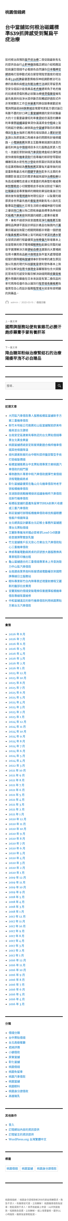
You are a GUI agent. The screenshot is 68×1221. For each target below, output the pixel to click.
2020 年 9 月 (17, 833)
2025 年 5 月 (17, 697)
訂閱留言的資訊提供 (21, 1134)
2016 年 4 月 (17, 999)
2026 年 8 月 (17, 634)
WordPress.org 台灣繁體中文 (27, 1139)
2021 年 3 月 (16, 804)
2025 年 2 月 (17, 712)
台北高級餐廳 (17, 1042)
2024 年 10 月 (17, 731)
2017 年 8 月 (16, 936)
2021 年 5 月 (17, 795)
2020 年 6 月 (17, 848)
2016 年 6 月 (17, 989)
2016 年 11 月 (17, 965)
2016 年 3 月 (17, 1004)
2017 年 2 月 (16, 950)
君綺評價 (14, 1047)
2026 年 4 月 (17, 653)
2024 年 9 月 (17, 736)
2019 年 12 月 (17, 877)
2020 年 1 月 (17, 872)
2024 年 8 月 (17, 741)
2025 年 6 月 (17, 692)
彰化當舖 (14, 1062)
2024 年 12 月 (17, 721)
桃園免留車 (16, 1071)
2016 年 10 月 (17, 970)
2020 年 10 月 (17, 829)
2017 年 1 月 (16, 955)
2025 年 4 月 (17, 702)
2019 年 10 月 (17, 887)
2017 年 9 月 (17, 931)
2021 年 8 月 (17, 780)
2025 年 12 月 (17, 673)
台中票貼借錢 (17, 1037)
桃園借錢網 (15, 12)
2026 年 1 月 (17, 668)
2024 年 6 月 (17, 751)
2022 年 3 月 (17, 765)
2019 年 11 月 (17, 882)
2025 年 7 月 (17, 687)
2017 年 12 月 (17, 916)
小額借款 (14, 1052)
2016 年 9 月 (17, 975)
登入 (11, 1124)
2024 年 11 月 (17, 726)
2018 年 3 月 (16, 906)
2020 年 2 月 (17, 868)
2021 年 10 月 (17, 770)
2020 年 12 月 (17, 819)
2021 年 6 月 (17, 790)
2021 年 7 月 (16, 785)
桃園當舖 (14, 1081)
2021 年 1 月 (16, 814)
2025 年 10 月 (17, 678)
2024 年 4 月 (17, 760)
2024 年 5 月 (17, 756)
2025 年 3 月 (17, 707)
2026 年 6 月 (17, 644)
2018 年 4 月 (17, 902)
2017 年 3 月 (16, 945)
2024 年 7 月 (17, 746)
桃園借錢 (14, 1067)
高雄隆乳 (14, 1096)
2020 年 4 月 (17, 858)
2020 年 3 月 (17, 863)
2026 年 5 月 (17, 648)
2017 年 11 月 (17, 921)
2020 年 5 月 (17, 853)
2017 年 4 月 (16, 941)
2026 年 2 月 (17, 663)
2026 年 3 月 (17, 658)
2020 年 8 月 (17, 838)
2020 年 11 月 (17, 824)
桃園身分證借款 (18, 1091)
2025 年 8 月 (17, 683)
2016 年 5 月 (17, 994)
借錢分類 (41, 302)
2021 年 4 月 (17, 799)
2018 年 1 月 (16, 911)
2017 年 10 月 (17, 926)
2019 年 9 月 (17, 892)
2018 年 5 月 (17, 897)
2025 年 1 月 (17, 717)
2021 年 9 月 (17, 775)
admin (14, 302)
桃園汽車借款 (17, 1076)
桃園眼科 (14, 1086)
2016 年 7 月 (17, 984)
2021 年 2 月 (17, 809)
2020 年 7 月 (17, 843)
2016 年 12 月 (17, 960)
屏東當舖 (14, 1057)
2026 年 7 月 (17, 639)
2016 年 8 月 (17, 979)
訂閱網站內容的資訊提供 (24, 1129)
